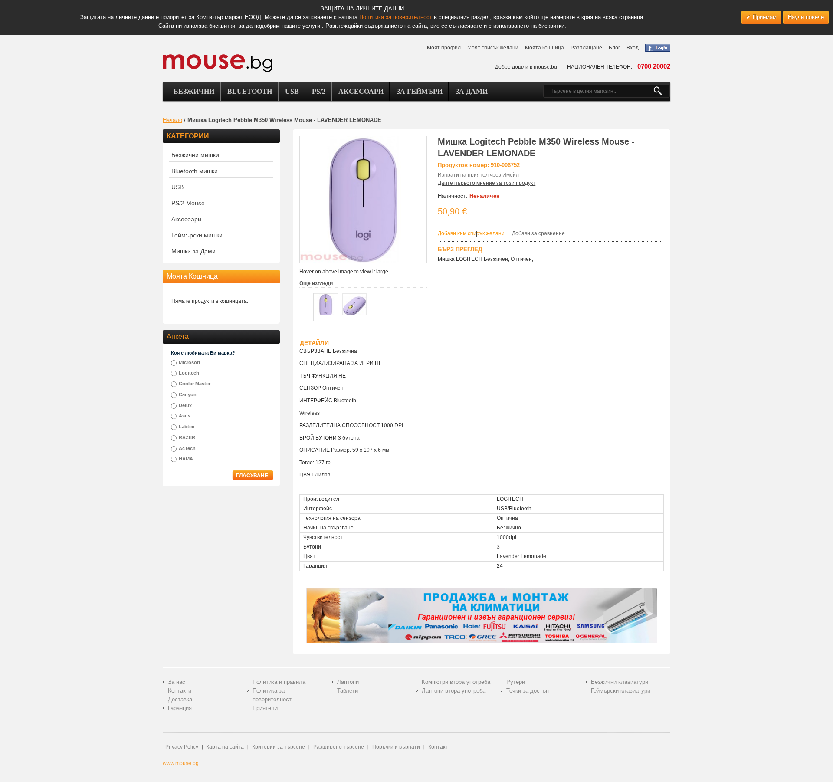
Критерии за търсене (278, 747)
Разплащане (586, 48)
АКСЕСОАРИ (361, 91)
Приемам (764, 17)
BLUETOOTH (249, 91)
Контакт (438, 747)
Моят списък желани (492, 48)
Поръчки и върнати (396, 747)
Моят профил (444, 48)
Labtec (186, 426)
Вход (632, 48)
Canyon (188, 394)
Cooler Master (194, 383)
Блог (614, 48)
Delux (185, 405)
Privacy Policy (181, 747)
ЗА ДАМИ (472, 91)
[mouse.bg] (217, 63)
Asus (184, 415)
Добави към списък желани (471, 233)
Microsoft (189, 362)
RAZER (187, 437)
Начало (172, 120)
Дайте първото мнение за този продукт (486, 183)
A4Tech (187, 448)
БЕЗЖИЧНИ (194, 91)
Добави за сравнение (538, 233)
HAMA (186, 458)
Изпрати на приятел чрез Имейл (478, 175)
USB (292, 91)
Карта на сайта (225, 747)
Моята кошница (544, 48)
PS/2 (318, 91)
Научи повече (806, 17)
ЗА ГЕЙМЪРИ (420, 91)
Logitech (189, 372)
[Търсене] (661, 91)
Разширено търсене (338, 747)
